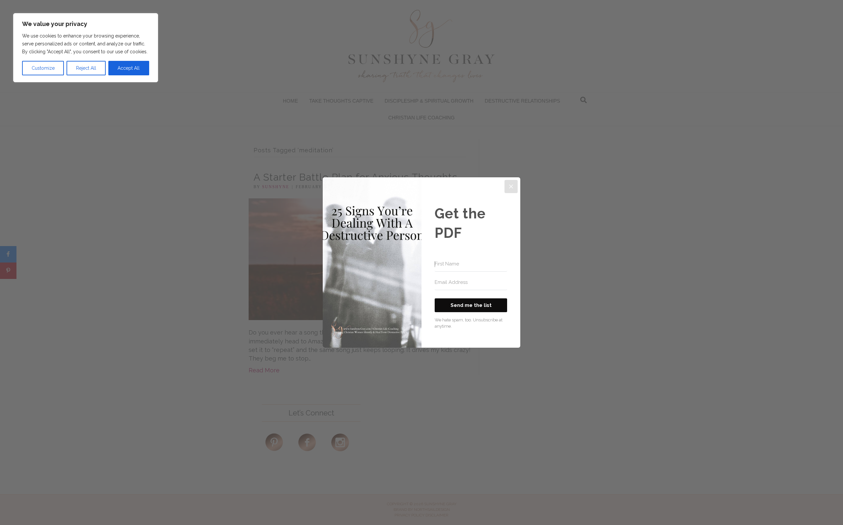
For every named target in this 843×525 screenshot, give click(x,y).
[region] (85, 47)
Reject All (86, 68)
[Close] (511, 186)
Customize (43, 68)
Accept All (129, 68)
